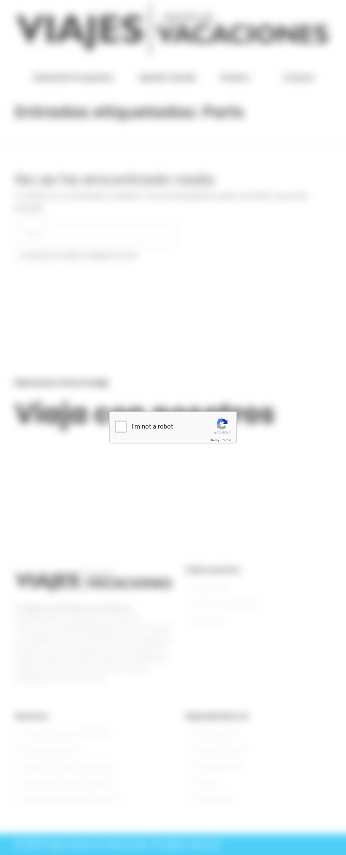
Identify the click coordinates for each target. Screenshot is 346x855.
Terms (226, 440)
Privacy (214, 440)
